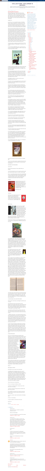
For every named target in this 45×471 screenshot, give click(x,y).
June (29, 44)
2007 (29, 72)
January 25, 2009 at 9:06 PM (15, 426)
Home (17, 465)
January (30, 50)
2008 (29, 71)
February (30, 49)
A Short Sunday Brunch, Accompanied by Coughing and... (32, 69)
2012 (29, 33)
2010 (29, 35)
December (30, 37)
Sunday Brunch (31, 63)
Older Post (24, 465)
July (29, 43)
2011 (29, 34)
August (30, 42)
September (30, 41)
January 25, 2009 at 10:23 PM (15, 451)
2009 (29, 36)
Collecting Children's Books (22, 4)
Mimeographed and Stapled (32, 58)
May (29, 45)
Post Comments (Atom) (15, 466)
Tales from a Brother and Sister (33, 64)
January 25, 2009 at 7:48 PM (15, 415)
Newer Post (9, 465)
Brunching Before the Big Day (32, 53)
